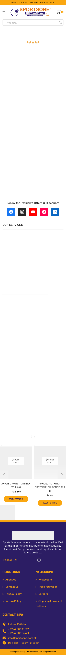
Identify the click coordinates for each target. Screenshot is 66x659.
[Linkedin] (55, 212)
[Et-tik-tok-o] (44, 212)
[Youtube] (33, 212)
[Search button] (60, 22)
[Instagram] (22, 212)
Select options (16, 499)
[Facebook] (11, 212)
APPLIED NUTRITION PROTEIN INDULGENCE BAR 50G (50, 487)
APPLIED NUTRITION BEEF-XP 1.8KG (16, 485)
